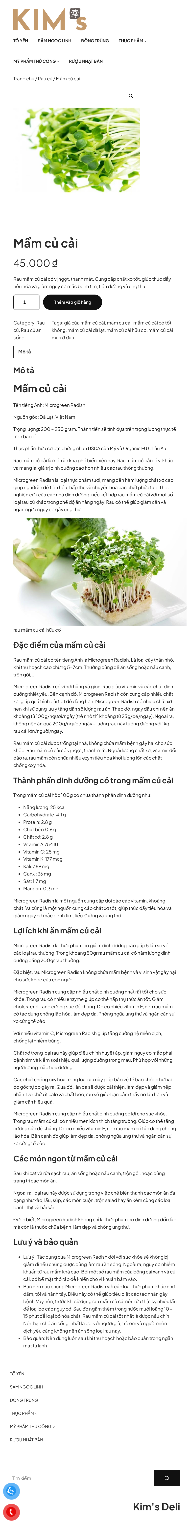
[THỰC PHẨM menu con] (145, 41)
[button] (130, 96)
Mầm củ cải (40, 388)
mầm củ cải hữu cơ (126, 330)
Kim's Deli (156, 1506)
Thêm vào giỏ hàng (72, 302)
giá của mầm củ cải (84, 322)
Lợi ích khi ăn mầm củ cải (57, 930)
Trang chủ (23, 78)
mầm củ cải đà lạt (86, 330)
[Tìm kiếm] (167, 1478)
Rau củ (45, 78)
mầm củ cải (119, 322)
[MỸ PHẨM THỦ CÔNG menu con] (58, 61)
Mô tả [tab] (24, 351)
